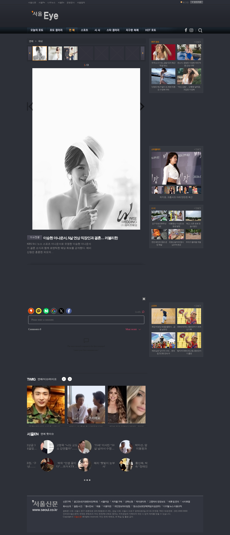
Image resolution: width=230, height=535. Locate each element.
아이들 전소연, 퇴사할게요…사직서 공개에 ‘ (136, 466)
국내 (40, 41)
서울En (61, 2)
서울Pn (42, 2)
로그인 (186, 2)
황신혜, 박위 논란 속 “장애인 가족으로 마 (94, 466)
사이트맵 (186, 501)
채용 (98, 506)
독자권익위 (141, 501)
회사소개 (67, 506)
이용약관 (107, 506)
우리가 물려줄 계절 (193, 242)
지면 (85, 501)
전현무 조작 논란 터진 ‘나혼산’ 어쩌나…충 (136, 448)
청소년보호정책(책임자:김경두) (146, 506)
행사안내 (89, 506)
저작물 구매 (117, 501)
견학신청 (129, 501)
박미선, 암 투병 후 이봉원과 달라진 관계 (94, 448)
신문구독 (67, 501)
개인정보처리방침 (122, 506)
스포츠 (154, 306)
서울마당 (105, 501)
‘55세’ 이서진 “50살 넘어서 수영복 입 (53, 448)
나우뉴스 (51, 2)
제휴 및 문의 (173, 501)
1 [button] (84, 480)
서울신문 (32, 2)
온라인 (90, 501)
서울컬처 (81, 2)
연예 (31, 41)
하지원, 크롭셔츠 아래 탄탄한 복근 (176, 197)
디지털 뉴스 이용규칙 (172, 506)
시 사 (153, 208)
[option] (46, 404)
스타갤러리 (155, 149)
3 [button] (89, 480)
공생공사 (71, 2)
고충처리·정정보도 (157, 501)
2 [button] (87, 480)
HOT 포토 (155, 42)
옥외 (95, 501)
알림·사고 (78, 506)
